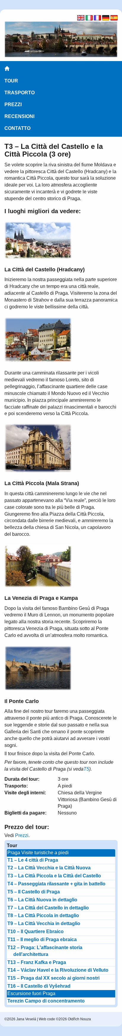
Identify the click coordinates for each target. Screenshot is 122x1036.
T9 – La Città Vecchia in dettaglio (43, 923)
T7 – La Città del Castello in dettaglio (48, 907)
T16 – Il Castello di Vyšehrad (38, 986)
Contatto (17, 128)
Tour (11, 80)
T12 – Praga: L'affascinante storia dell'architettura (44, 951)
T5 (86, 769)
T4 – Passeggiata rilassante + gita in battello (56, 883)
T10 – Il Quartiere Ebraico (35, 931)
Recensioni (19, 116)
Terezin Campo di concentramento (46, 1000)
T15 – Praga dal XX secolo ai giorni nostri (53, 978)
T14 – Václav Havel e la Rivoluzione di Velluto (57, 970)
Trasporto (19, 92)
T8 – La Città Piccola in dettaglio (43, 915)
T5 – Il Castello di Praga (33, 891)
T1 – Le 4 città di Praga (32, 860)
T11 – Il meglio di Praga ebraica (42, 939)
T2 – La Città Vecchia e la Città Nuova (49, 867)
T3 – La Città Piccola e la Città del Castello (54, 875)
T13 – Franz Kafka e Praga (36, 962)
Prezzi (13, 104)
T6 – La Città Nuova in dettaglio (42, 899)
